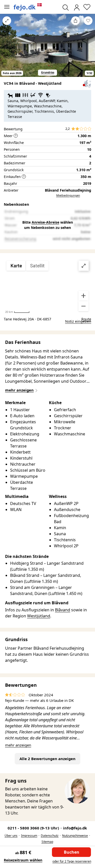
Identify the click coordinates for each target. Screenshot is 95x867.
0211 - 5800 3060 (34, 827)
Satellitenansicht (48, 286)
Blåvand (62, 610)
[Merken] (88, 20)
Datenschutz (50, 835)
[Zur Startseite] (28, 7)
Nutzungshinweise (75, 835)
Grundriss (47, 72)
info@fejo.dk (75, 827)
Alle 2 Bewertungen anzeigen (47, 758)
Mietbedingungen (68, 195)
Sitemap (47, 842)
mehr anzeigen (18, 745)
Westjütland (38, 616)
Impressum (29, 835)
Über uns (11, 835)
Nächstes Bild (88, 48)
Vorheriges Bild (7, 48)
